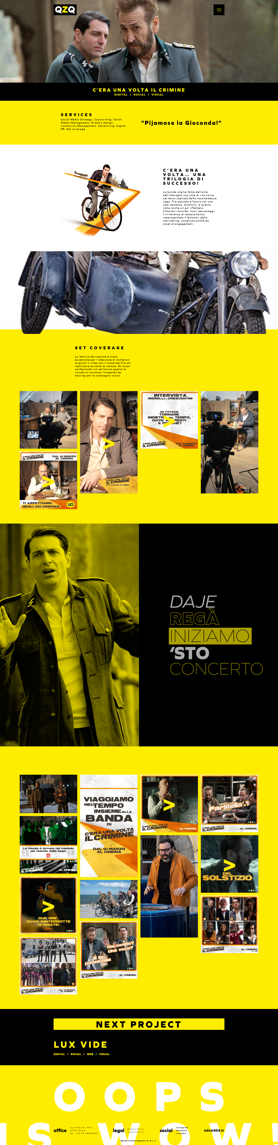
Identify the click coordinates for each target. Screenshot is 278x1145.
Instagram (182, 1127)
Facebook (181, 1130)
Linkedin (181, 1133)
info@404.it (214, 1130)
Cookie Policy (136, 1132)
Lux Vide (81, 1044)
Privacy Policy (136, 1129)
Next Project (139, 1024)
